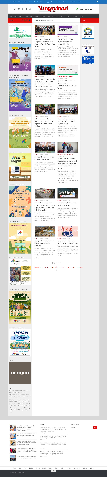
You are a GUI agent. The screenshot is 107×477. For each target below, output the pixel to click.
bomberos (17, 392)
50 (70, 267)
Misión (14, 2)
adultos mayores (12, 390)
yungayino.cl (23, 409)
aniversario (18, 390)
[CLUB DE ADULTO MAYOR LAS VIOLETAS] (20, 216)
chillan (19, 394)
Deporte (36, 2)
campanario (23, 392)
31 (63, 267)
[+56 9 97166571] (29, 20)
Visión (19, 2)
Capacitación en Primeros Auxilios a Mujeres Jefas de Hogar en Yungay (66, 121)
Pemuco (59, 2)
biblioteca (29, 390)
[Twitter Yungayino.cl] (25, 20)
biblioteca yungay (12, 392)
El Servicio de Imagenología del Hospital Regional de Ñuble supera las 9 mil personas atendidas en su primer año (26, 442)
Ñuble (11, 412)
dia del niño (22, 398)
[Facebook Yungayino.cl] (22, 20)
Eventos (30, 2)
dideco (26, 398)
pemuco (25, 405)
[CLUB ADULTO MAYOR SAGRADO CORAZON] (20, 323)
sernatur (16, 407)
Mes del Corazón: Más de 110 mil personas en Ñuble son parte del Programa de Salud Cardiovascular (27, 435)
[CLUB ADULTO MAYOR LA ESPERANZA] (20, 356)
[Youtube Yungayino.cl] (27, 20)
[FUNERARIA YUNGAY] (20, 38)
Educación (60, 76)
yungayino (13, 409)
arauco (21, 390)
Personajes (73, 2)
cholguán (23, 394)
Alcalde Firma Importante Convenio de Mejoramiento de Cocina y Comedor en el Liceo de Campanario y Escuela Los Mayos (68, 163)
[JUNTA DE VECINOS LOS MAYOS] (20, 180)
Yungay (47, 2)
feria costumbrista (12, 401)
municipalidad (27, 403)
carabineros (12, 394)
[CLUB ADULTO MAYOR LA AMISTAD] (20, 147)
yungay (27, 407)
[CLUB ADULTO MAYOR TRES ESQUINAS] (20, 71)
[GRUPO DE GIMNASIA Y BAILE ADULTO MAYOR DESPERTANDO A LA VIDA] (20, 111)
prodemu (28, 405)
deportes (18, 398)
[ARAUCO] (20, 383)
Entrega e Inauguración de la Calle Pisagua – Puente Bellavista (44, 243)
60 (73, 267)
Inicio (10, 2)
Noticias (24, 2)
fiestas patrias (19, 401)
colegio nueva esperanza (24, 396)
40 (68, 267)
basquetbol (25, 390)
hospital (28, 401)
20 (47, 267)
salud (10, 408)
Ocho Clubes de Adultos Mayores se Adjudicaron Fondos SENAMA (65, 41)
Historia (80, 2)
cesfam (17, 394)
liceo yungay (14, 403)
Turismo (53, 2)
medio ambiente (21, 403)
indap (10, 403)
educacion (65, 76)
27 (52, 267)
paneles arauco (19, 405)
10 (45, 267)
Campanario (66, 2)
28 (55, 267)
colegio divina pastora (16, 396)
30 (60, 267)
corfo (30, 396)
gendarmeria (24, 401)
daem (10, 398)
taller (19, 407)
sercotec (14, 407)
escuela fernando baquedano (20, 399)
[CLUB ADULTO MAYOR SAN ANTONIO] (20, 285)
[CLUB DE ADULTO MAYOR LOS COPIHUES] (20, 253)
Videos (42, 2)
